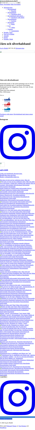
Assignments (15, 31)
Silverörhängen (11, 19)
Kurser (6, 37)
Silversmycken (8, 7)
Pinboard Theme (11, 426)
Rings (13, 24)
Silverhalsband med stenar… (15, 16)
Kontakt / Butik (8, 39)
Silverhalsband (11, 12)
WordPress (3, 427)
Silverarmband (11, 9)
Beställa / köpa (8, 32)
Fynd (9, 26)
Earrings (13, 21)
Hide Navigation (16, 4)
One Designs (22, 426)
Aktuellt (6, 36)
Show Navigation (5, 4)
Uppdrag (10, 29)
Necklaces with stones (17, 17)
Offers (13, 27)
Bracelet (13, 11)
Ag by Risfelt (14, 1)
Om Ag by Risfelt (9, 34)
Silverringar (10, 22)
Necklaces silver (16, 14)
